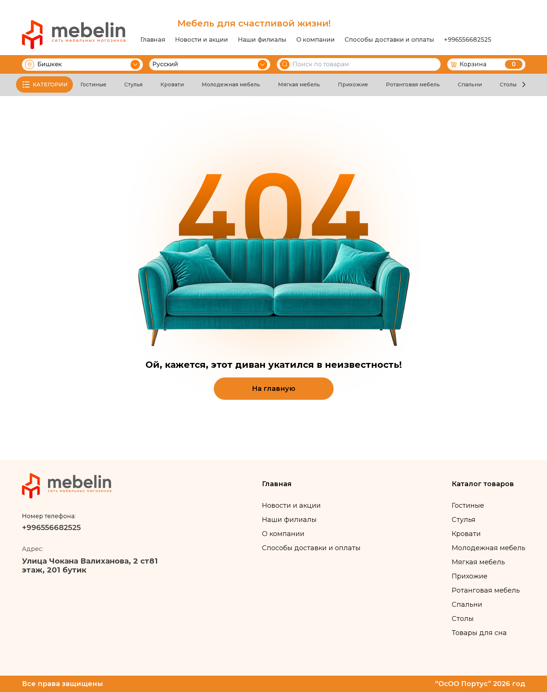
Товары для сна (479, 632)
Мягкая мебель (299, 84)
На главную (273, 389)
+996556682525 (467, 40)
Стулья (133, 84)
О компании (315, 40)
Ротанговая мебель (413, 84)
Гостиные (93, 84)
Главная (152, 40)
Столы (508, 84)
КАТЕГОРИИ (50, 84)
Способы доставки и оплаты (389, 40)
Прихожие (353, 84)
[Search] (285, 64)
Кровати (172, 84)
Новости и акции (201, 40)
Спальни (470, 84)
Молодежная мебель (231, 84)
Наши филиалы (262, 40)
